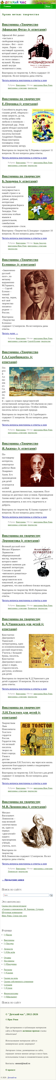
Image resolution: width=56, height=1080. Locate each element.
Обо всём (11, 952)
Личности (8, 949)
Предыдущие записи (13, 880)
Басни (9, 934)
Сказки (10, 973)
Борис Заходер (40, 243)
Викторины (21, 85)
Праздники (12, 964)
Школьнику (12, 997)
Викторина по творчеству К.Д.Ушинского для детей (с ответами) (23, 624)
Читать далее (10, 333)
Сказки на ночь (11, 978)
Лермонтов (32, 608)
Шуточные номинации (12, 912)
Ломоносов (12, 871)
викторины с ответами (17, 88)
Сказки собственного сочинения (18, 981)
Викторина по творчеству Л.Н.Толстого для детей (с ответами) (21, 712)
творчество (32, 88)
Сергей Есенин (34, 341)
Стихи (9, 988)
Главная (7, 6)
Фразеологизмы (11, 993)
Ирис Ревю (13, 1019)
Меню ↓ (49, 6)
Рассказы (8, 969)
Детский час (12, 1078)
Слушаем (8, 985)
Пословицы (9, 961)
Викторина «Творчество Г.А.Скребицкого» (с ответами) (20, 357)
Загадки (10, 943)
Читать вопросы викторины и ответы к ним (24, 80)
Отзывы (7, 957)
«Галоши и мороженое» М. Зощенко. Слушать (23, 909)
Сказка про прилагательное (14, 906)
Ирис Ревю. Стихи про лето (14, 915)
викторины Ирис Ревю (43, 85)
